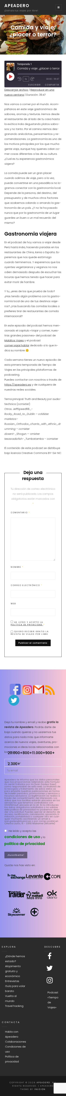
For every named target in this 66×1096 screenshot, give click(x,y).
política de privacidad (24, 843)
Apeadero (16, 6)
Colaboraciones (15, 1041)
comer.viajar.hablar (16, 345)
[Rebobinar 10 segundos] (19, 79)
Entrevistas (12, 981)
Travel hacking (14, 1006)
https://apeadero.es (17, 384)
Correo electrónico (26, 585)
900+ (50, 752)
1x (26, 78)
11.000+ (38, 752)
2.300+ (14, 763)
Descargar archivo (16, 90)
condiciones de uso (22, 836)
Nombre (17, 567)
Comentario (20, 512)
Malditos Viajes (14, 340)
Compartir (52, 84)
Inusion (40, 1089)
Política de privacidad (27, 624)
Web (13, 603)
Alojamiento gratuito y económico (13, 971)
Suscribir (34, 84)
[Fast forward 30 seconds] (33, 79)
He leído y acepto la (28, 623)
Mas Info (34, 897)
